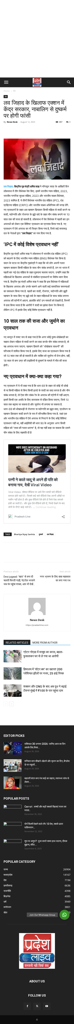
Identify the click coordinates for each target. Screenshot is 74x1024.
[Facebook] (7, 130)
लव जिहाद (50, 534)
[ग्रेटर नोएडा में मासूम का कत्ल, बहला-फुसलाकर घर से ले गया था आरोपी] (13, 656)
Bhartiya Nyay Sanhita (24, 534)
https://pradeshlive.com (37, 625)
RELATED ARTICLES (17, 642)
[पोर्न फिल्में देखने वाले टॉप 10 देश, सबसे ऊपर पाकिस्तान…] (13, 827)
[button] (6, 82)
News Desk (12, 122)
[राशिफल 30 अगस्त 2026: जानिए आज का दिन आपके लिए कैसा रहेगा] (13, 748)
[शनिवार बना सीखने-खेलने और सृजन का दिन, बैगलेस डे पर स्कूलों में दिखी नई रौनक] (13, 765)
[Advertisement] (37, 39)
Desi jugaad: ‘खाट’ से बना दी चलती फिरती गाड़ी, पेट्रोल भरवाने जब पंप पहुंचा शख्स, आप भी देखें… (19, 580)
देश (14, 90)
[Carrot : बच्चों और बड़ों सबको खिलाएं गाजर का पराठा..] (13, 810)
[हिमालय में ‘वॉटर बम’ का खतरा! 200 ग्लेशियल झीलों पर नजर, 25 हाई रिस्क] (13, 673)
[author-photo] (37, 614)
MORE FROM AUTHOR (45, 642)
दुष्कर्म (41, 534)
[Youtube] (46, 1006)
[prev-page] (6, 704)
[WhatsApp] (32, 130)
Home (7, 90)
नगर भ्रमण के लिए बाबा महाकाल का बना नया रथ (55, 578)
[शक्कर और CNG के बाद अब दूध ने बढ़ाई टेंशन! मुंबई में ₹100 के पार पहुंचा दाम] (13, 690)
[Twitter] (15, 130)
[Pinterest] (23, 130)
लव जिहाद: (9, 186)
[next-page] (11, 704)
